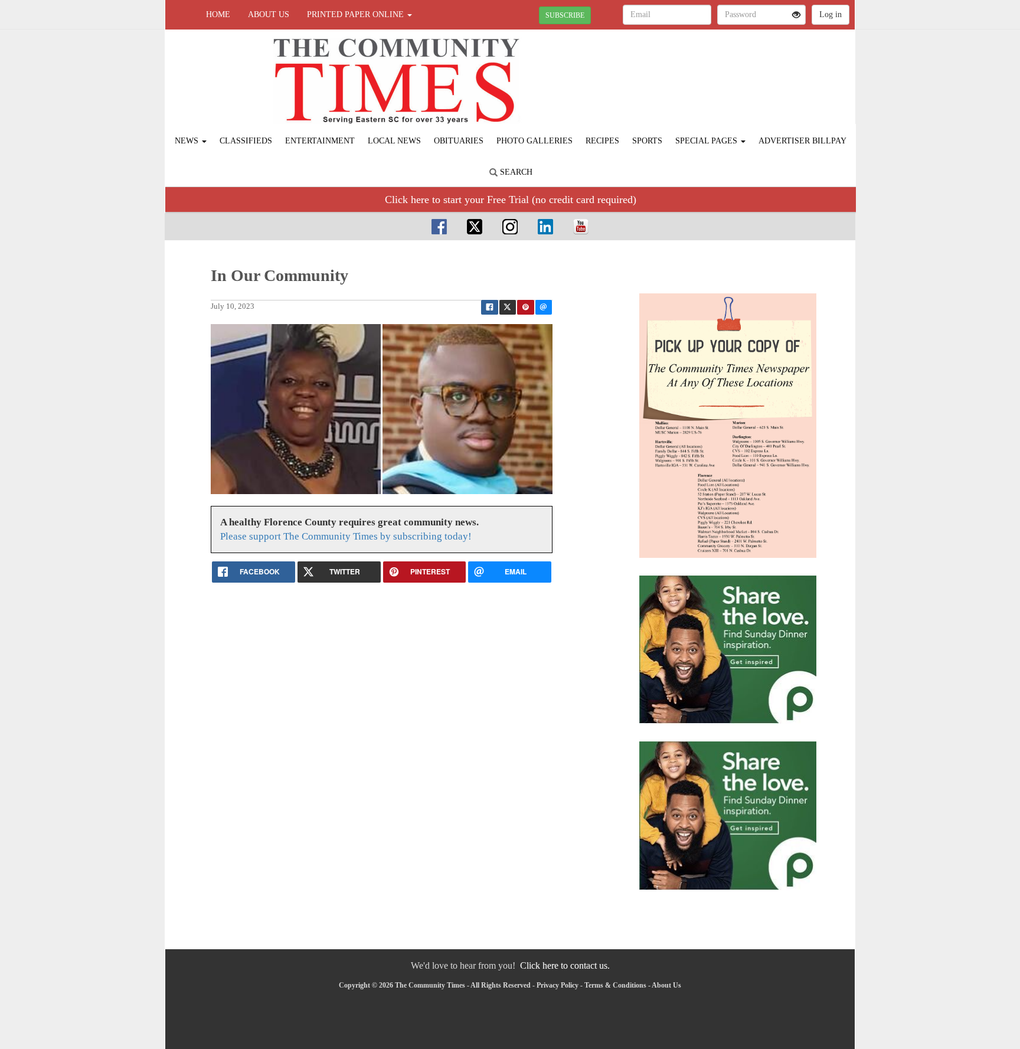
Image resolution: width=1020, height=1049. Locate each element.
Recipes (602, 140)
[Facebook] (439, 226)
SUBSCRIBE (564, 15)
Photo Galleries (534, 140)
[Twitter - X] (474, 226)
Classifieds (246, 140)
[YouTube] (581, 226)
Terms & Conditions (615, 985)
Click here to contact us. (565, 965)
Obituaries (458, 140)
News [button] (188, 140)
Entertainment (320, 140)
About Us (268, 14)
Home (218, 14)
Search (515, 172)
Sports (647, 140)
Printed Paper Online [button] (356, 14)
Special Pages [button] (707, 140)
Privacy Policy (557, 985)
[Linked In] (545, 226)
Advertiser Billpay (802, 140)
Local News (394, 140)
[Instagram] (510, 226)
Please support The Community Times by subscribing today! (346, 536)
